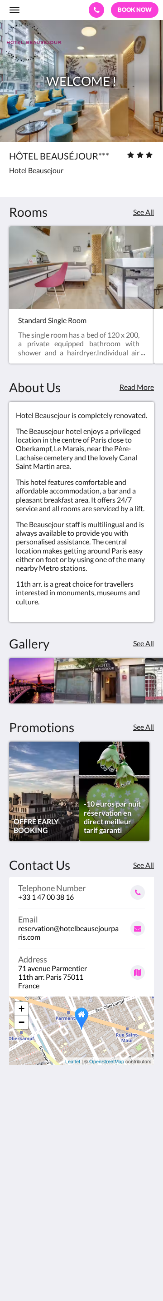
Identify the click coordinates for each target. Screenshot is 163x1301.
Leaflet (72, 1061)
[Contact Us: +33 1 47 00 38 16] (96, 10)
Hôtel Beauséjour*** (46, 9)
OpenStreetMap (106, 1061)
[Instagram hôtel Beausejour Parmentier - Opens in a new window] (68, 1213)
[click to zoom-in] (31, 680)
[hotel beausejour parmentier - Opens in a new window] (43, 1213)
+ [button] (21, 1008)
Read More (137, 387)
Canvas (59, 1276)
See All (143, 212)
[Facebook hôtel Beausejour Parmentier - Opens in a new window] (18, 1213)
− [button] (21, 1022)
